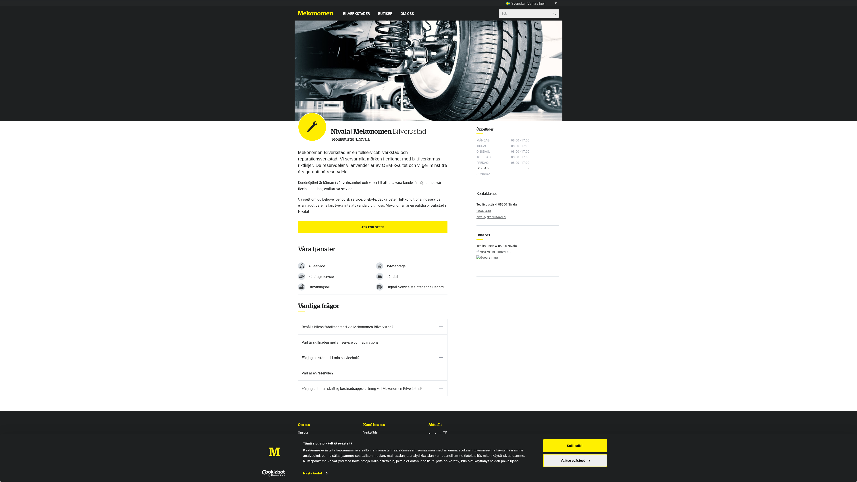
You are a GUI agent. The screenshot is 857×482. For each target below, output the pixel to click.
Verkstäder (371, 432)
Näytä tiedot (312, 473)
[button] (531, 3)
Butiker (385, 13)
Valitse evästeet (573, 460)
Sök (554, 13)
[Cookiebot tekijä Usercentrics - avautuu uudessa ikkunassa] (273, 473)
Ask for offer (372, 227)
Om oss (407, 13)
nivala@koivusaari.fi (491, 217)
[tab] (372, 326)
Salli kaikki (575, 446)
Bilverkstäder (356, 13)
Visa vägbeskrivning (495, 252)
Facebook (435, 434)
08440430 (483, 211)
